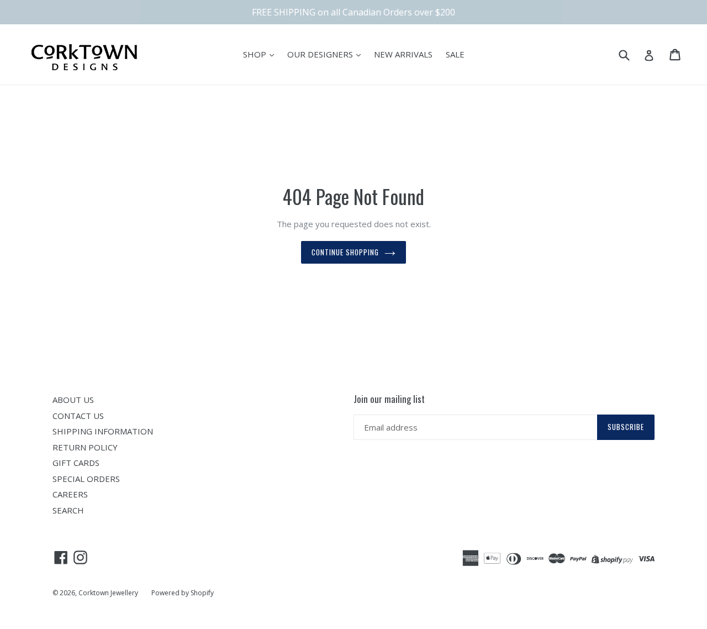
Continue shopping (345, 252)
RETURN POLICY (85, 447)
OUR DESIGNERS (321, 54)
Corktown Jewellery (108, 592)
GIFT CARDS (75, 462)
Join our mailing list (389, 399)
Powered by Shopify (182, 592)
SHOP (255, 54)
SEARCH (68, 510)
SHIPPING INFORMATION (102, 431)
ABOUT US (73, 399)
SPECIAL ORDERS (86, 478)
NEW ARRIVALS (403, 54)
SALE (455, 54)
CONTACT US (78, 415)
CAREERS (70, 494)
